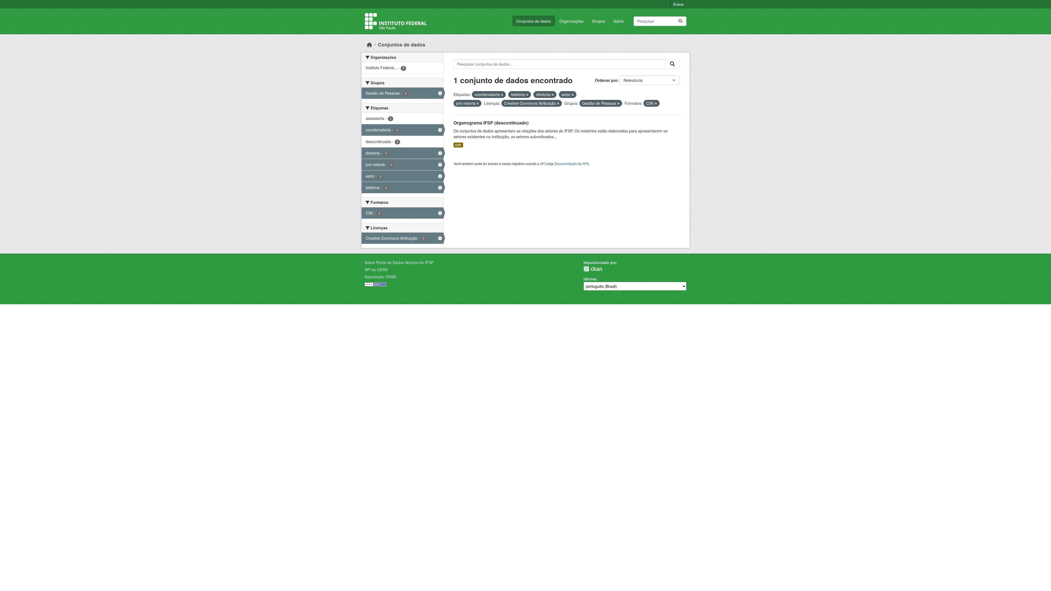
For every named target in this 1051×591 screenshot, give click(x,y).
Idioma (590, 279)
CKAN (593, 269)
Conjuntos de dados (533, 21)
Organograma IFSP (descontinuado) (491, 123)
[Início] (369, 44)
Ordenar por (606, 80)
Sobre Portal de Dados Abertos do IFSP (399, 262)
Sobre (618, 21)
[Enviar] (680, 21)
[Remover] (502, 94)
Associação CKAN (380, 276)
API (542, 163)
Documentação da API (571, 163)
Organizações (571, 21)
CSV (458, 145)
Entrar (678, 4)
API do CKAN (376, 269)
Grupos (598, 21)
